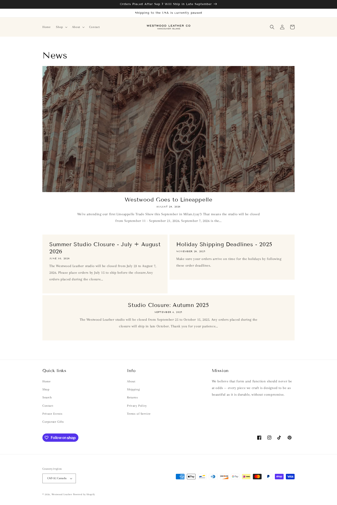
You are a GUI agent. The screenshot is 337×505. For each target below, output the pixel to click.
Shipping (133, 389)
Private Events (52, 413)
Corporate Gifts (53, 421)
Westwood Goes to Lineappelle (169, 199)
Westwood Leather (62, 494)
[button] (61, 27)
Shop (45, 389)
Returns (132, 397)
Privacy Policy (137, 405)
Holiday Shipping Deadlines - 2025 (224, 244)
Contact (47, 405)
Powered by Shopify (84, 494)
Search (47, 397)
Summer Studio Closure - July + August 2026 (104, 248)
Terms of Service (139, 413)
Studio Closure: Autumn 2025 (168, 305)
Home (46, 381)
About (131, 381)
